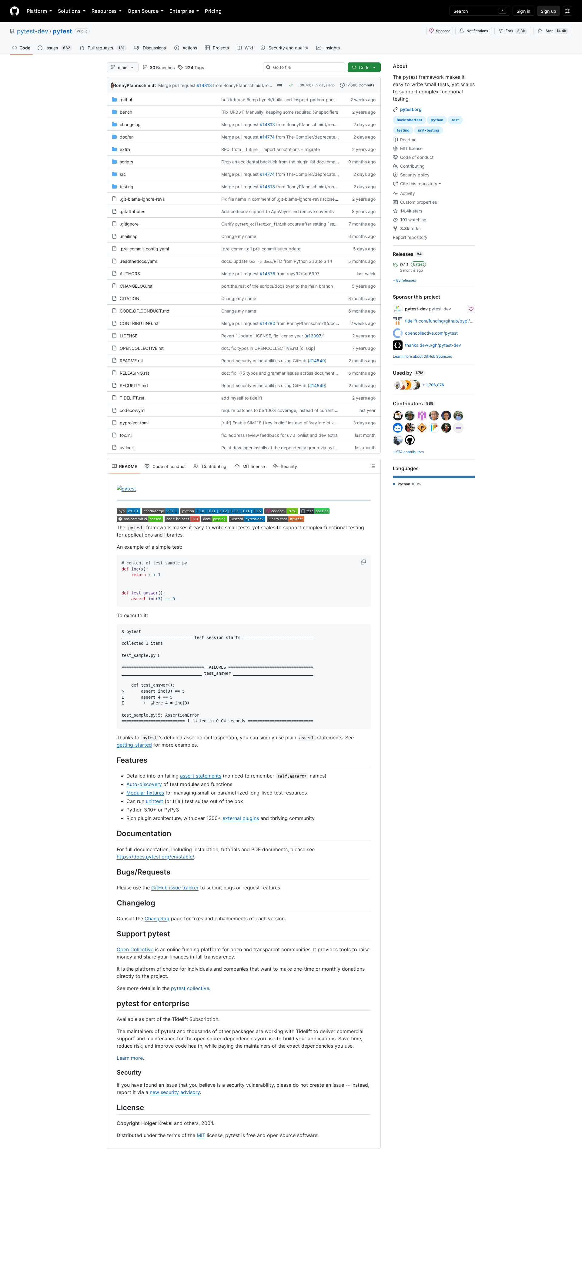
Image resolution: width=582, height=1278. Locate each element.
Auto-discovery (144, 784)
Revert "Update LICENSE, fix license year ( (263, 335)
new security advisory (175, 1092)
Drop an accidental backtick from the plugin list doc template (282, 161)
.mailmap (129, 236)
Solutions (69, 11)
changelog (130, 124)
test (455, 120)
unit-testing (428, 130)
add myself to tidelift (241, 397)
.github (127, 99)
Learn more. (130, 1058)
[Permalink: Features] (112, 760)
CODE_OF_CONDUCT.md (144, 310)
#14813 (204, 85)
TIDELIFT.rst (132, 397)
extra (125, 149)
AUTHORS (130, 273)
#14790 (267, 323)
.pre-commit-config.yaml (144, 248)
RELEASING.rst (134, 373)
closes (330, 199)
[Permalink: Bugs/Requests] (112, 872)
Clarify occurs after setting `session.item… (289, 223)
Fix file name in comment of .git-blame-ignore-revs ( (272, 199)
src (123, 174)
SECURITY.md (134, 385)
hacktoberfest (409, 120)
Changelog (157, 918)
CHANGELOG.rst (136, 286)
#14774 (267, 136)
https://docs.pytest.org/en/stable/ (155, 857)
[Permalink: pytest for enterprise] (112, 1003)
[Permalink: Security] (112, 1073)
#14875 (267, 273)
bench (126, 112)
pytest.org (411, 109)
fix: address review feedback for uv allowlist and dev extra (279, 435)
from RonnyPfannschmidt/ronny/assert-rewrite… (260, 85)
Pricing (213, 11)
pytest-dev (32, 31)
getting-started (134, 745)
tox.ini (126, 435)
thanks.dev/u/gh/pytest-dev (433, 345)
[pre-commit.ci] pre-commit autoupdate (260, 248)
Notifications (477, 30)
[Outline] (373, 466)
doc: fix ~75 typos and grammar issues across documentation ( (284, 373)
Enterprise (181, 11)
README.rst (131, 360)
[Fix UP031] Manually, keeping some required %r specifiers (279, 112)
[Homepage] (14, 11)
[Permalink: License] (112, 1107)
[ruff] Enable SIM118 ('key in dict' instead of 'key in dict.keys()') (283, 422)
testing (126, 186)
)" (323, 335)
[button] (364, 562)
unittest (154, 801)
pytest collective (190, 988)
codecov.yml (132, 410)
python (437, 120)
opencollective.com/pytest (431, 333)
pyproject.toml (134, 422)
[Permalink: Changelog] (112, 902)
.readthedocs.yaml (138, 261)
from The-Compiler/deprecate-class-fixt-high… (322, 136)
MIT (201, 1135)
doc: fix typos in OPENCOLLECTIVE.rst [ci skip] (268, 348)
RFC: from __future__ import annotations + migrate (270, 149)
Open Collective (135, 949)
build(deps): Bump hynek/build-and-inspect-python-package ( (283, 99)
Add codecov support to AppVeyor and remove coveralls (277, 211)
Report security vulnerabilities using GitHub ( (265, 360)
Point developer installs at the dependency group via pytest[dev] (286, 447)
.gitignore (129, 223)
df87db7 (306, 85)
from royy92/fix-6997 (297, 273)
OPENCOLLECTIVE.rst (142, 348)
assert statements (200, 776)
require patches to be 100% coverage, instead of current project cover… (293, 410)
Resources (104, 11)
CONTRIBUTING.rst (139, 323)
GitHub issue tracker (175, 888)
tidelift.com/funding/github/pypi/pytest (444, 320)
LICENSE (128, 335)
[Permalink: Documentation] (112, 833)
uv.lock (127, 447)
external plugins (240, 818)
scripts (126, 161)
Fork (515, 30)
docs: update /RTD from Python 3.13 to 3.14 (276, 261)
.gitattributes (132, 211)
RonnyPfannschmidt (134, 85)
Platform (37, 11)
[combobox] (306, 67)
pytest (62, 31)
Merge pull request (177, 85)
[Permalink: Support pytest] (112, 933)
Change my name (238, 236)
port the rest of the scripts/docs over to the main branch (277, 286)
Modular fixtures (145, 793)
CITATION (129, 298)
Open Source (143, 11)
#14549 (317, 360)
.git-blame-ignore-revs (142, 199)
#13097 (313, 335)
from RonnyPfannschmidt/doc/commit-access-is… (326, 323)
